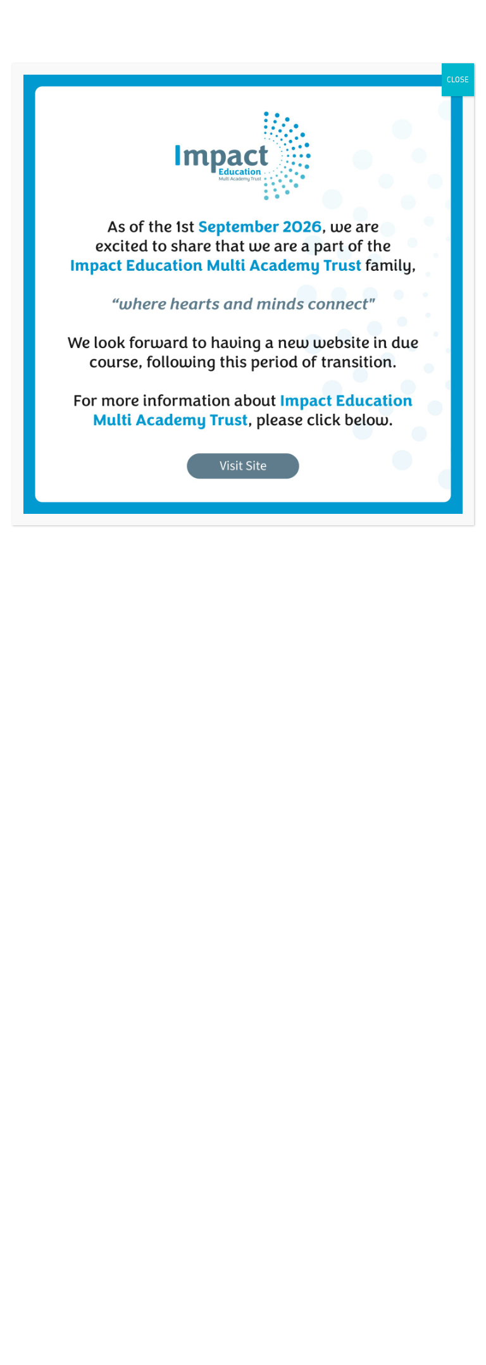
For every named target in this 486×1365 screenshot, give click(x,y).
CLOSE (458, 79)
